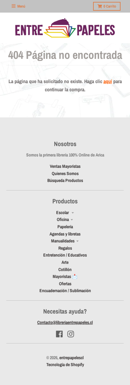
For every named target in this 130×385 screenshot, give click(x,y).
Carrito (109, 6)
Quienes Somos (65, 173)
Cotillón (65, 269)
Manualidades (62, 241)
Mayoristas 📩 (65, 276)
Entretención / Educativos (65, 255)
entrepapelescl (71, 357)
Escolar (63, 212)
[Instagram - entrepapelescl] (70, 334)
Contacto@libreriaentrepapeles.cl (65, 322)
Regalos (65, 248)
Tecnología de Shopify (65, 364)
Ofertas (65, 283)
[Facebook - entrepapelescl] (59, 334)
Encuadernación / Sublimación (65, 290)
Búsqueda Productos (65, 180)
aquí (107, 81)
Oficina (63, 219)
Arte (65, 262)
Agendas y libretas (65, 234)
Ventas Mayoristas (65, 166)
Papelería (65, 226)
